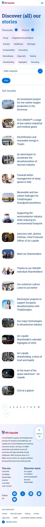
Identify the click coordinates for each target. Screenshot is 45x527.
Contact (4, 514)
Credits (15, 518)
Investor (5, 480)
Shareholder (6, 477)
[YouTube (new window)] (14, 499)
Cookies (36, 514)
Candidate (6, 474)
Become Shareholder (28, 481)
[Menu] (42, 3)
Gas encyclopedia (30, 477)
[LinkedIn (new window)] (30, 493)
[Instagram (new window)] (39, 493)
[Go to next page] (7, 413)
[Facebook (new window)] (14, 493)
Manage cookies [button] (11, 522)
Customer (5, 471)
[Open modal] (8, 373)
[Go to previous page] (5, 407)
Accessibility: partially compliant (31, 518)
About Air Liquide (16, 514)
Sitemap (27, 514)
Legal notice (6, 518)
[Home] (8, 2)
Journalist (5, 483)
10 (38, 407)
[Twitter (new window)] (22, 493)
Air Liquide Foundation (28, 472)
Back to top (39, 435)
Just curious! (7, 486)
